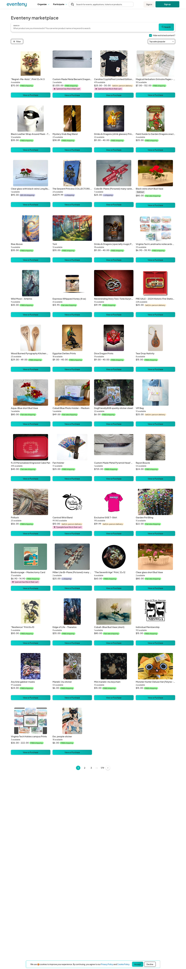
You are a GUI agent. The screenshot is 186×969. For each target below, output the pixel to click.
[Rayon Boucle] (155, 447)
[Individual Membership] (155, 611)
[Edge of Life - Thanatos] (72, 611)
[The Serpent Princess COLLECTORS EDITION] (72, 173)
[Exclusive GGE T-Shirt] (114, 502)
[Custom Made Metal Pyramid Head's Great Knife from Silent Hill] (114, 447)
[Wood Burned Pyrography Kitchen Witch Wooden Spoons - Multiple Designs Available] (30, 338)
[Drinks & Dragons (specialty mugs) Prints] (114, 228)
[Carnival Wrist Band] (72, 502)
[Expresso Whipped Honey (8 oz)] (72, 283)
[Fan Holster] (72, 447)
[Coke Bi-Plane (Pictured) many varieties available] (114, 173)
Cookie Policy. (123, 964)
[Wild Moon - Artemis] (30, 283)
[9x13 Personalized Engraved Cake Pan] (30, 447)
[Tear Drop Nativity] (155, 338)
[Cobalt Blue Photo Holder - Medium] (72, 392)
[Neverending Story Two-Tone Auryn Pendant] (114, 283)
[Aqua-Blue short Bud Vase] (30, 392)
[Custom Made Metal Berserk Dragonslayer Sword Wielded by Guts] (72, 63)
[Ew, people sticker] (72, 721)
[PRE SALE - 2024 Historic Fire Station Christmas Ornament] (155, 283)
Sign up (167, 4)
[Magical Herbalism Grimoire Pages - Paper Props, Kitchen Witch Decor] (155, 63)
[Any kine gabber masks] (30, 666)
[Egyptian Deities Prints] (72, 338)
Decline (150, 964)
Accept (137, 964)
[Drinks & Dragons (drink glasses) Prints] (114, 118)
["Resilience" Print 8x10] (30, 611)
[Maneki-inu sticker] (72, 666)
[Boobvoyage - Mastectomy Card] (30, 557)
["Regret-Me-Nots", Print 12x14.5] (30, 63)
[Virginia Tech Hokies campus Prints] (30, 721)
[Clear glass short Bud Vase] (155, 557)
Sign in (149, 4)
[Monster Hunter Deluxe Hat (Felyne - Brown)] (155, 666)
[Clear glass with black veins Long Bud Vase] (30, 173)
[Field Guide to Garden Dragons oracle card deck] (155, 118)
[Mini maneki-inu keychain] (114, 666)
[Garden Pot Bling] (155, 502)
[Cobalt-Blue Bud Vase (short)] (114, 611)
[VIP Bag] (155, 392)
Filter (18, 41)
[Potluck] (30, 502)
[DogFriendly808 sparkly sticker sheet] (114, 392)
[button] (43, 4)
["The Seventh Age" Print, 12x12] (114, 557)
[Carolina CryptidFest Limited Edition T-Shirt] (114, 63)
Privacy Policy (107, 964)
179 (102, 767)
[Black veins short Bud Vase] (155, 173)
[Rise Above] (30, 228)
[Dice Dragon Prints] (114, 338)
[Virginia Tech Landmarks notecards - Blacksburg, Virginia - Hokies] (155, 228)
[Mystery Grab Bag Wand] (72, 118)
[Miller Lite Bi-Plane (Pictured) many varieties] (72, 557)
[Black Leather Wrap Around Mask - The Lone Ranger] (30, 118)
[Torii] (72, 228)
